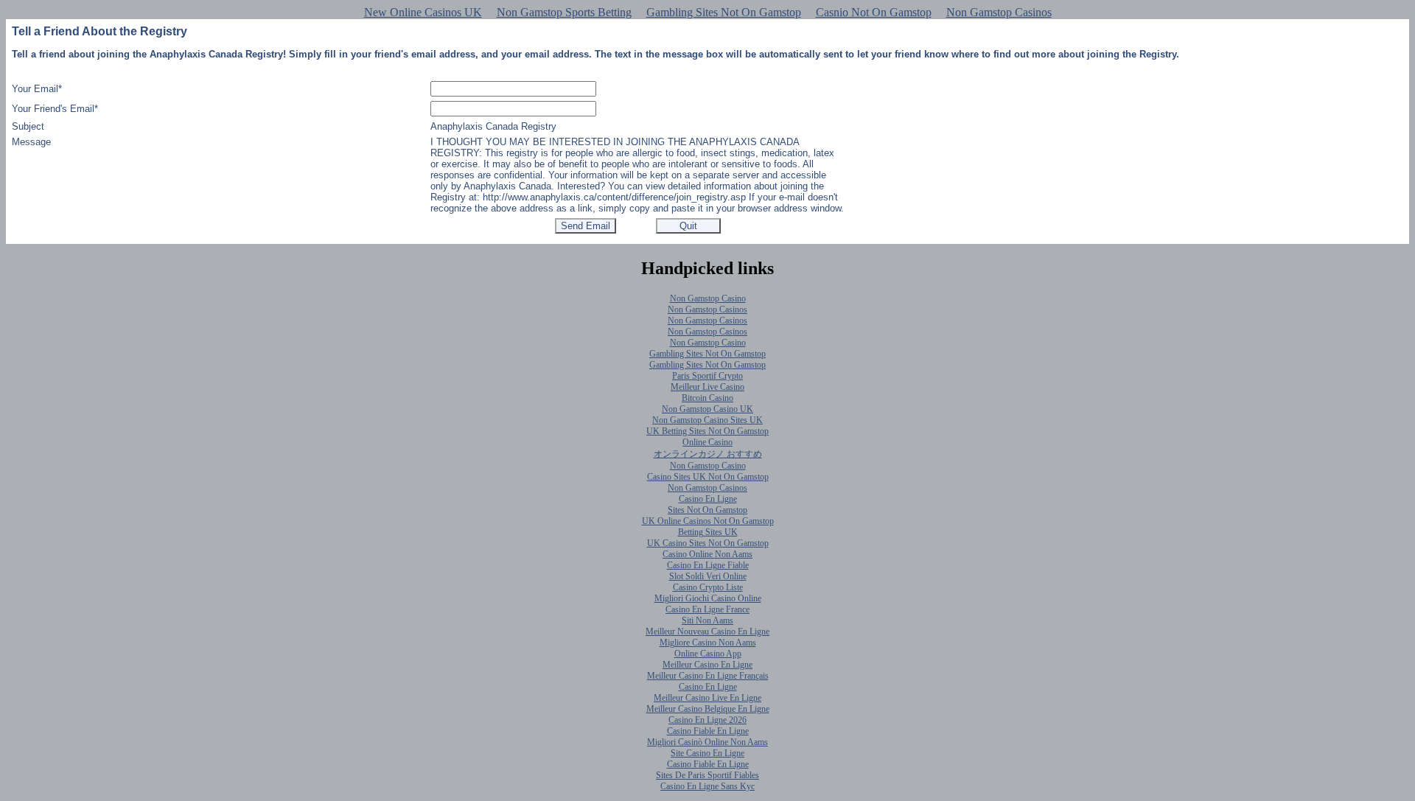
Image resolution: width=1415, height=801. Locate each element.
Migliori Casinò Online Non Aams (707, 742)
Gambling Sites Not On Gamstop (723, 12)
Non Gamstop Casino (708, 298)
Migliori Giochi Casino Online (707, 598)
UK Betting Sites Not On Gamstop (707, 431)
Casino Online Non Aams (707, 554)
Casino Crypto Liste (708, 587)
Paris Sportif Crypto (707, 376)
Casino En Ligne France (707, 609)
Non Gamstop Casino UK (707, 409)
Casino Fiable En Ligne (708, 731)
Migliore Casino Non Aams (708, 642)
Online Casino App (707, 653)
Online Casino (707, 442)
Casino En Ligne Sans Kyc (707, 786)
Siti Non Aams (707, 620)
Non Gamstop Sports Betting (564, 12)
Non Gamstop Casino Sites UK (707, 420)
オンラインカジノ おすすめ (708, 454)
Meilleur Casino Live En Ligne (707, 698)
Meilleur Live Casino (707, 387)
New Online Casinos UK (423, 12)
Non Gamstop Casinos (999, 12)
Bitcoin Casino (707, 398)
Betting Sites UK (708, 532)
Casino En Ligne (708, 499)
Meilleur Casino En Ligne (707, 665)
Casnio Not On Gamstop (874, 12)
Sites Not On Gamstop (707, 510)
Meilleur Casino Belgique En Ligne (707, 709)
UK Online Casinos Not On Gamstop (708, 521)
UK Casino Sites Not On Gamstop (708, 543)
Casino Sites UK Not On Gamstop (708, 477)
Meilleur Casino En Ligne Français (708, 676)
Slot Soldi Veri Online (708, 576)
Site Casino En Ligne (707, 753)
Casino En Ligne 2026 (707, 720)
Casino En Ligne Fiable (708, 565)
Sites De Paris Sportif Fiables (707, 775)
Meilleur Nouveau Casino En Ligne (707, 631)
